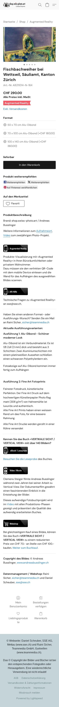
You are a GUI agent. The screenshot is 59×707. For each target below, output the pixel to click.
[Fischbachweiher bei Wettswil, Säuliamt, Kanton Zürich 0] (29, 44)
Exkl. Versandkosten (15, 109)
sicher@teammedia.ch (35, 322)
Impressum (39, 687)
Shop (22, 21)
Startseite (9, 21)
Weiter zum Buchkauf (25, 548)
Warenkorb (40, 618)
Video (10, 504)
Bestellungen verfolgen (41, 604)
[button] (15, 5)
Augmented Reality (41, 21)
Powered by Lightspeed (29, 698)
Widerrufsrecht (22, 687)
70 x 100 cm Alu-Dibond (31, 133)
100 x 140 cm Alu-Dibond (27, 144)
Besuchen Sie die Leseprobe (20, 459)
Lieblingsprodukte (18, 620)
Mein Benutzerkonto (18, 604)
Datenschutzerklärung (33, 678)
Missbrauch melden (29, 692)
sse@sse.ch (23, 582)
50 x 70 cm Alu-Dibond (22, 125)
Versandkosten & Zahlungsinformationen (29, 682)
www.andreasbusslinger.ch (33, 562)
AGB (16, 678)
